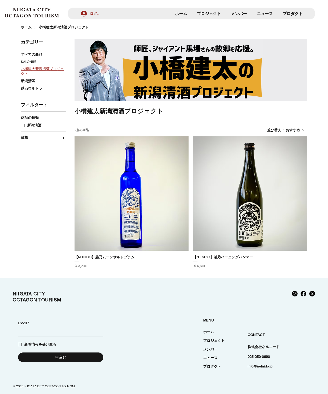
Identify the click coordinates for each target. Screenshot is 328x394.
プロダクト (212, 366)
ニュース (210, 357)
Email (23, 323)
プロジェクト (214, 340)
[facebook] (303, 293)
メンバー (210, 349)
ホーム (208, 331)
